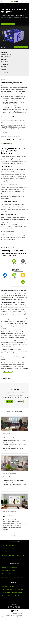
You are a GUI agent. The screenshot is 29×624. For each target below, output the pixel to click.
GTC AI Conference (7, 577)
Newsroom (5, 567)
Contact (25, 617)
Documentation (6, 592)
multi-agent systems (15, 111)
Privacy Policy (8, 613)
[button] (26, 2)
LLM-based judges (7, 371)
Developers (5, 586)
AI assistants (12, 112)
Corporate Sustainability (8, 555)
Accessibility (19, 615)
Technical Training (17, 592)
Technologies (20, 555)
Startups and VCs (18, 589)
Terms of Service (10, 615)
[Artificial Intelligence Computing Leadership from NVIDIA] (14, 1)
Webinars (13, 570)
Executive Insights (7, 589)
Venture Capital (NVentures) (9, 548)
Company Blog (13, 567)
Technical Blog (6, 570)
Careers (4, 558)
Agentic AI (3, 156)
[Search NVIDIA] (4, 1)
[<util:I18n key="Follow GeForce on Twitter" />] (16, 607)
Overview (3, 47)
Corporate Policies (6, 617)
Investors (11, 545)
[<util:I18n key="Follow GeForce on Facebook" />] (8, 607)
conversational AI (16, 178)
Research (16, 552)
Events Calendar (15, 574)
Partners (12, 586)
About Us (4, 545)
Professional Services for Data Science (12, 596)
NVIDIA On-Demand (19, 577)
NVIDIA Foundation (7, 552)
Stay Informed (6, 574)
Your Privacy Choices (18, 613)
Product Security (17, 617)
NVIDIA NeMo (6, 72)
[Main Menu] (1, 2)
